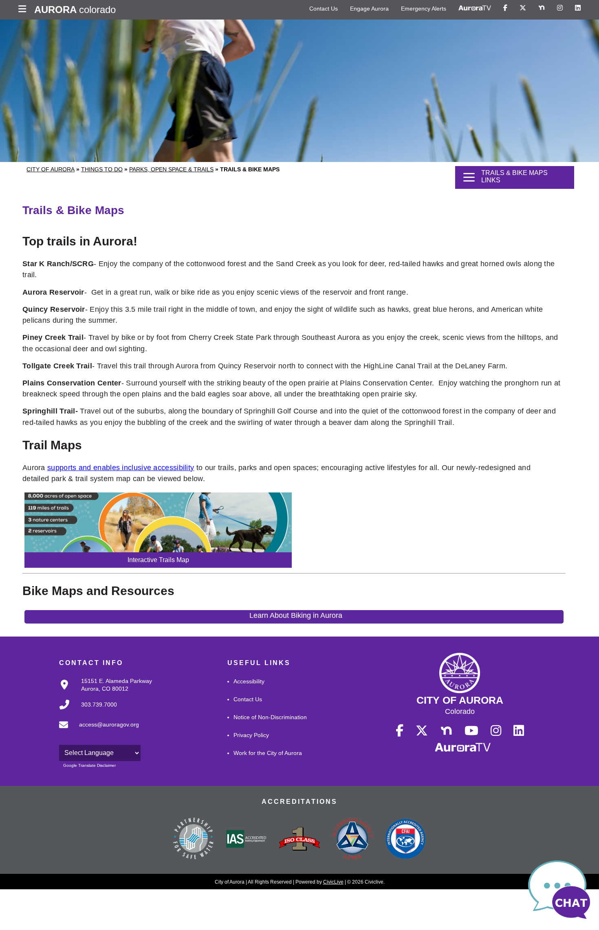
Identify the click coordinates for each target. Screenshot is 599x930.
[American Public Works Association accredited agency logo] (352, 839)
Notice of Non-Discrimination (270, 717)
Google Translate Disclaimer (89, 765)
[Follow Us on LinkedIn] (578, 8)
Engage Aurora (369, 8)
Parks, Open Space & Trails (171, 169)
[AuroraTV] (474, 8)
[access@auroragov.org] (96, 731)
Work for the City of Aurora (267, 753)
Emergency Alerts (423, 8)
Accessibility (248, 681)
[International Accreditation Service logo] (246, 839)
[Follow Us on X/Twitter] (523, 8)
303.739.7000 (99, 704)
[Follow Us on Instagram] (560, 8)
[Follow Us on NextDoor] (541, 8)
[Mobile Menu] (24, 9)
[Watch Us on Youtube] (471, 731)
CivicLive (333, 882)
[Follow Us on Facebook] (505, 8)
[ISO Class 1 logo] (299, 839)
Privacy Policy (251, 735)
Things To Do (102, 169)
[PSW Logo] (193, 840)
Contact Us (323, 8)
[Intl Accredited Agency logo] (405, 839)
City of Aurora (50, 169)
